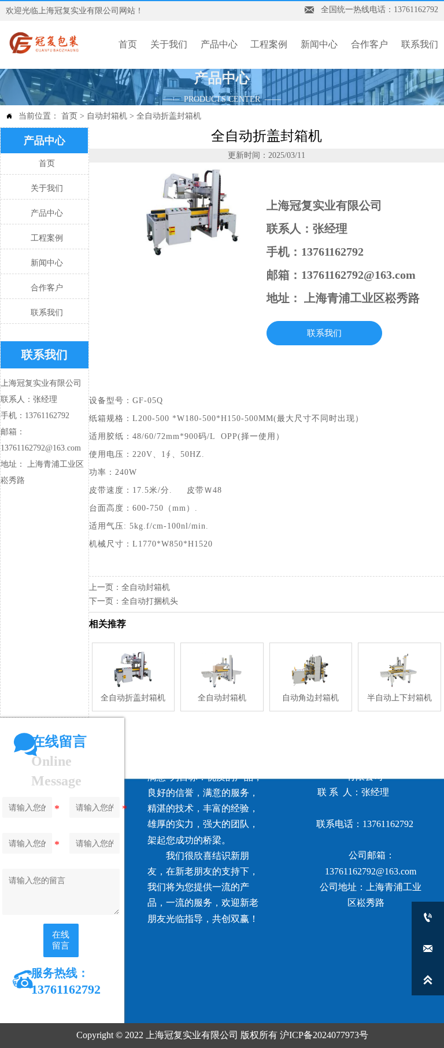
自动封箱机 (107, 116)
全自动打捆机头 (149, 601)
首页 (69, 116)
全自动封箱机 (145, 587)
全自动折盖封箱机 (168, 116)
